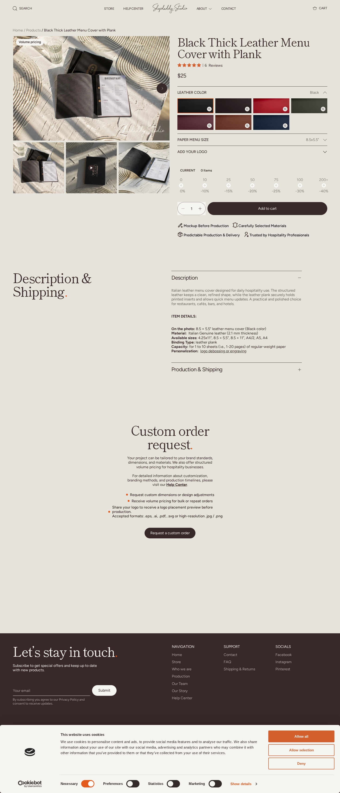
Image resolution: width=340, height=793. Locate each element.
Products (33, 30)
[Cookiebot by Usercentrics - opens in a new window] (30, 784)
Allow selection (301, 750)
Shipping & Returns (239, 669)
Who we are (182, 669)
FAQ (227, 662)
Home (18, 30)
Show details (240, 784)
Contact (228, 9)
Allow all (301, 736)
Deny (301, 763)
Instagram (283, 662)
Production (181, 676)
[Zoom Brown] (250, 129)
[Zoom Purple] (212, 129)
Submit (104, 690)
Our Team (180, 683)
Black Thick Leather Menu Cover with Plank (80, 30)
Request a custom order (170, 533)
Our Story (180, 691)
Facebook (283, 655)
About (202, 9)
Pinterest (282, 669)
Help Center (133, 9)
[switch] (132, 783)
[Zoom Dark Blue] (288, 129)
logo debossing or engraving (223, 351)
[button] (22, 8)
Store (109, 9)
